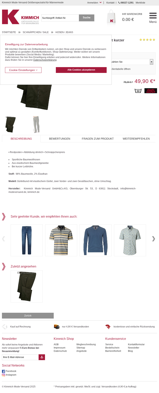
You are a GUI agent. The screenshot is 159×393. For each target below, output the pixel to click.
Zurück (27, 315)
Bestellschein (112, 347)
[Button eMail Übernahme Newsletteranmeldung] (42, 357)
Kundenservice (115, 338)
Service (109, 344)
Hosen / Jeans (64, 32)
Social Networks (13, 365)
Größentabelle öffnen (119, 69)
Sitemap (80, 347)
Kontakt (110, 3)
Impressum (59, 347)
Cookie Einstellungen (22, 70)
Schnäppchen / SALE (36, 32)
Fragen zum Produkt (98, 138)
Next (153, 238)
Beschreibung (21, 138)
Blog (130, 351)
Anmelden (92, 2)
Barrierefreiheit (113, 351)
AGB (56, 344)
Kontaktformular (136, 344)
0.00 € (132, 17)
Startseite (9, 32)
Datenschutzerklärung (45, 60)
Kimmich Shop (64, 338)
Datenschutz (60, 351)
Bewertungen (59, 138)
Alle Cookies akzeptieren (81, 69)
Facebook (11, 371)
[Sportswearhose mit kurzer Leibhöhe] (14, 124)
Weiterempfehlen (136, 138)
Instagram (11, 374)
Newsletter (9, 338)
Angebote (81, 351)
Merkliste (140, 3)
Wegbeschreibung (86, 344)
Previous (3, 238)
